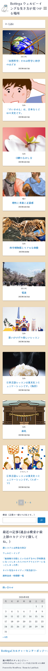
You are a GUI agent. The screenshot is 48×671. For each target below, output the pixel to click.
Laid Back (34, 667)
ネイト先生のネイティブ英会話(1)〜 (20, 570)
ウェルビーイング (11, 553)
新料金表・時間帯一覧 (13, 575)
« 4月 (5, 637)
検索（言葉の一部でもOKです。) (19, 514)
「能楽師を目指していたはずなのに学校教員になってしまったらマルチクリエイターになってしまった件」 (24, 561)
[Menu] (45, 8)
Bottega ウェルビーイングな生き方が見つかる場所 (26, 8)
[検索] (41, 520)
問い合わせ (8, 587)
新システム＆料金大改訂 (14, 547)
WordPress (17, 667)
